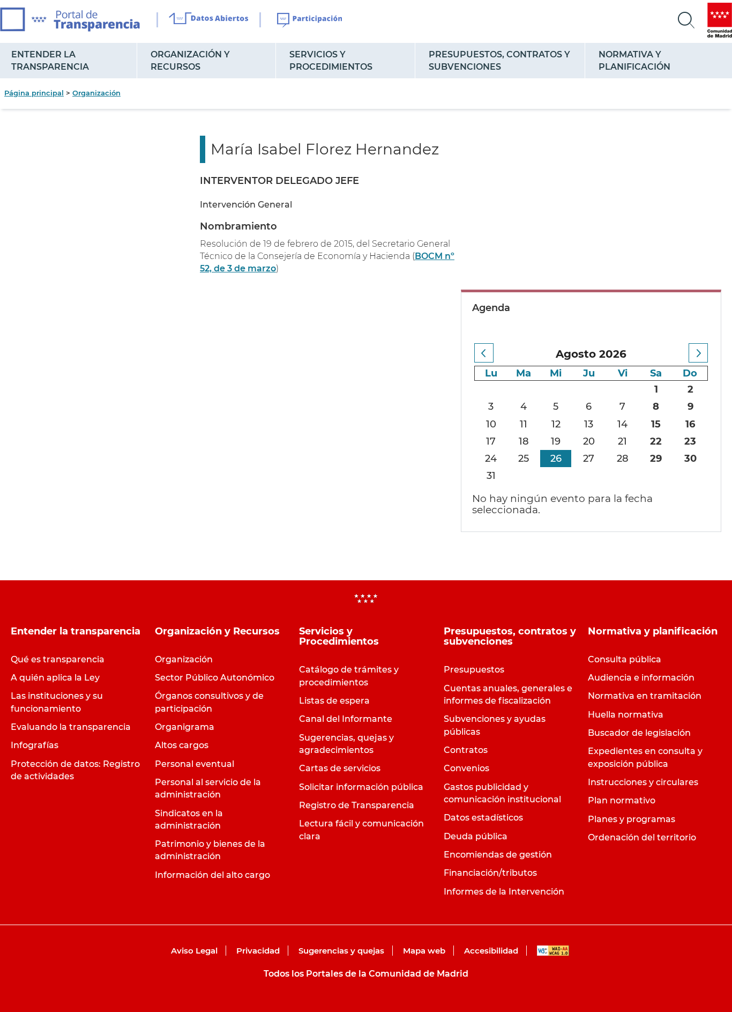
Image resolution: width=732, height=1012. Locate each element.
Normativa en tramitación (644, 696)
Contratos (466, 750)
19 (556, 441)
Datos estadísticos (483, 817)
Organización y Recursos (190, 60)
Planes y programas (631, 819)
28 (623, 458)
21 (622, 441)
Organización (96, 92)
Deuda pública (475, 836)
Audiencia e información (641, 678)
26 (556, 458)
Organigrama (184, 727)
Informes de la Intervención (504, 892)
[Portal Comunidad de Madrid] (719, 20)
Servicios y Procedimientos (330, 60)
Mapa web (424, 950)
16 (690, 424)
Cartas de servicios (339, 768)
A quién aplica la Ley (55, 678)
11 (523, 424)
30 (690, 458)
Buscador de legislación (639, 733)
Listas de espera (334, 701)
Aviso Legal (194, 950)
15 (656, 424)
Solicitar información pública (361, 787)
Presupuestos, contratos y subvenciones (499, 60)
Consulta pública (624, 659)
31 (491, 476)
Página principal (34, 92)
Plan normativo (621, 800)
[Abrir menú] (686, 20)
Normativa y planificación (634, 60)
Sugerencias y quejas (341, 950)
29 (656, 458)
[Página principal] (70, 20)
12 (556, 424)
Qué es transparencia (57, 659)
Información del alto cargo (212, 875)
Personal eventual (194, 764)
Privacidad (258, 950)
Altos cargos (181, 745)
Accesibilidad (491, 950)
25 (523, 458)
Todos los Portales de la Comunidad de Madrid (366, 974)
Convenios (466, 768)
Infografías (34, 745)
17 (491, 441)
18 (524, 441)
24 (491, 458)
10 (491, 424)
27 (588, 458)
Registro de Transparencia (356, 805)
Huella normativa (625, 715)
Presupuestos (474, 669)
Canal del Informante (345, 719)
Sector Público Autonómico (214, 678)
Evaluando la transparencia (71, 727)
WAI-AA (553, 950)
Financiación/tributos (490, 873)
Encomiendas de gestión (498, 855)
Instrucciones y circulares (643, 782)
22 (656, 441)
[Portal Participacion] (310, 20)
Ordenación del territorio (642, 837)
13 (588, 424)
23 (690, 441)
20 (589, 441)
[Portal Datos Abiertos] (209, 19)
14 (622, 424)
